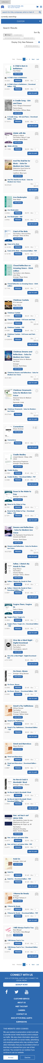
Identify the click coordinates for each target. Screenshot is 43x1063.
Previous (19, 59)
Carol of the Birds (20, 231)
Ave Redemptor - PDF (14, 216)
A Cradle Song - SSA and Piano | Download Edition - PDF (22, 118)
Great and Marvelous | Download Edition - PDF (22, 764)
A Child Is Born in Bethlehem (17, 77)
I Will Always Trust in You (23, 928)
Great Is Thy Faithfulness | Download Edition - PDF (22, 728)
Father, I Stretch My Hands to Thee (19, 581)
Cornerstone (18, 427)
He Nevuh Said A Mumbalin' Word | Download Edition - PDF (19, 800)
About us (22, 1003)
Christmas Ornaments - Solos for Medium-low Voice (22, 393)
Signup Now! (22, 985)
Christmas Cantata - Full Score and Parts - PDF (21, 335)
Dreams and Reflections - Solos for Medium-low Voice (23, 530)
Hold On (16, 859)
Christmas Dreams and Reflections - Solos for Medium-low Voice (22, 354)
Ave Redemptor (20, 197)
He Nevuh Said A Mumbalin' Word (19, 792)
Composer (18, 35)
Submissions (21, 1022)
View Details (18, 74)
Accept (10, 1057)
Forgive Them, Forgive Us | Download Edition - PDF (22, 625)
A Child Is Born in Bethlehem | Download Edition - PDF (21, 85)
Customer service (21, 999)
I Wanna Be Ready (21, 893)
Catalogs (5, 2)
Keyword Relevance (12, 38)
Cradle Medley (19, 455)
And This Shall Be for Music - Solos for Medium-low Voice (21, 163)
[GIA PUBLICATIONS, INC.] (2, 6)
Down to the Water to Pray (17, 504)
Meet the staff (21, 1006)
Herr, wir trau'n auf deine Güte (18, 837)
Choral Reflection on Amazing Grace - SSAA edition (23, 268)
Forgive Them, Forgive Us (16, 617)
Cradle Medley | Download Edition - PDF (21, 477)
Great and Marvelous (22, 744)
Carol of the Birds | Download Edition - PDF (22, 251)
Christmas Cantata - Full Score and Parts (21, 319)
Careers (21, 1010)
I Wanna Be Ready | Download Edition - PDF (22, 913)
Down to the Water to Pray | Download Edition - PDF (20, 512)
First (13, 59)
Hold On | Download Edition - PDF (19, 879)
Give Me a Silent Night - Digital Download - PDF (22, 657)
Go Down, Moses (20, 671)
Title (8, 35)
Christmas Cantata (21, 300)
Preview (18, 80)
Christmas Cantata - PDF (15, 327)
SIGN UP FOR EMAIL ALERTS (21, 1018)
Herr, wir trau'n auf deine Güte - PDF (19, 844)
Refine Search (32, 46)
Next (33, 59)
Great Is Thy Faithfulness (23, 706)
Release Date (28, 38)
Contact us (21, 1014)
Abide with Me (19, 133)
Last (37, 59)
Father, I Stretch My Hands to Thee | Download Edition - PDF (19, 589)
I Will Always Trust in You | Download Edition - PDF (22, 948)
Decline (27, 1057)
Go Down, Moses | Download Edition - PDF (22, 691)
